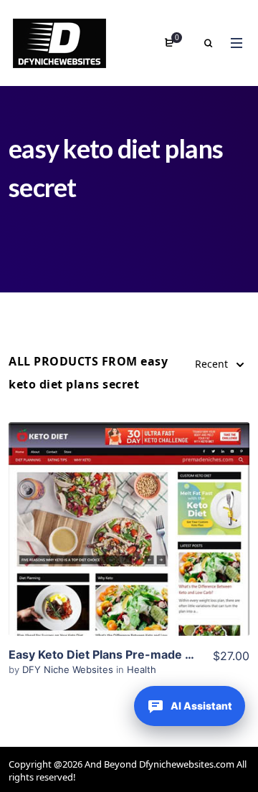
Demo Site (129, 551)
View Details (129, 507)
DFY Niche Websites (69, 669)
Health (141, 669)
